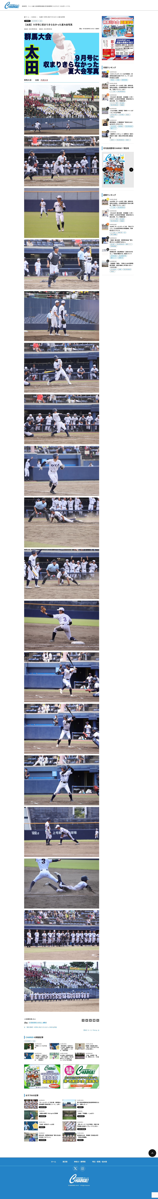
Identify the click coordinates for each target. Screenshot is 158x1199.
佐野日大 (112, 140)
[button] (104, 170)
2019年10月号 (114, 255)
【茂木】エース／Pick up (90, 1030)
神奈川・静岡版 (80, 1161)
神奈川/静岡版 (113, 234)
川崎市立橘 (119, 232)
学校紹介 (112, 80)
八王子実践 (121, 114)
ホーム (53, 1161)
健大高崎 (122, 103)
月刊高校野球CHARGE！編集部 (91, 28)
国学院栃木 (120, 126)
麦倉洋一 (128, 140)
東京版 (118, 80)
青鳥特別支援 (124, 80)
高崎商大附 (120, 257)
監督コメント (113, 128)
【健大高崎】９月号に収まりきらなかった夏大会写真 (41, 1027)
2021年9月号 (34, 21)
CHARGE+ (27, 21)
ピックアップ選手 (114, 103)
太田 (41, 21)
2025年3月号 (113, 126)
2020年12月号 (114, 114)
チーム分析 (113, 91)
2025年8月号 (113, 269)
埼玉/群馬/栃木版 (121, 91)
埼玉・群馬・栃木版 (99, 1161)
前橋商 (119, 269)
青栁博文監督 (113, 246)
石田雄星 (122, 105)
